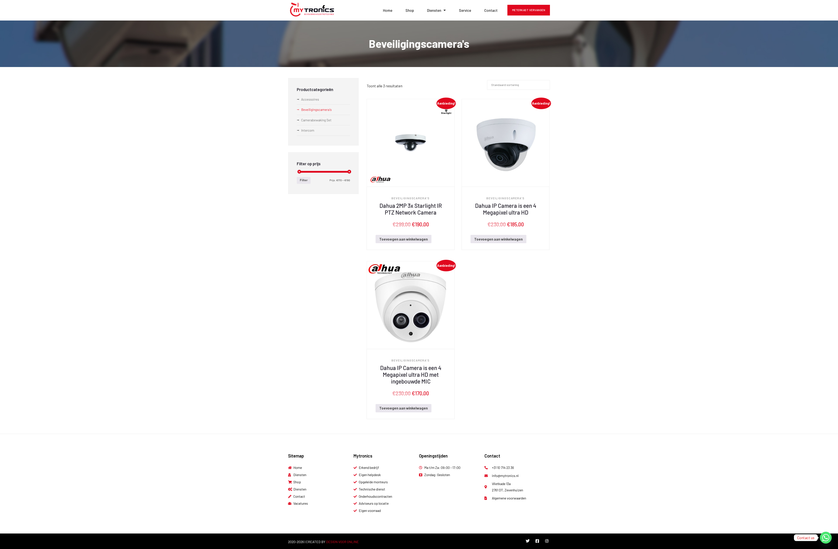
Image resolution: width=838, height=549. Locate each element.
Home (387, 10)
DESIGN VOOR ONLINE (342, 542)
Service (465, 10)
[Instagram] (547, 541)
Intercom (307, 130)
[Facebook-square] (537, 541)
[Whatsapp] (826, 538)
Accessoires (310, 99)
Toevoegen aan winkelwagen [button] (403, 239)
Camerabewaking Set (316, 120)
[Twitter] (528, 541)
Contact (491, 10)
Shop (409, 10)
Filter (303, 180)
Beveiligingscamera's (411, 198)
